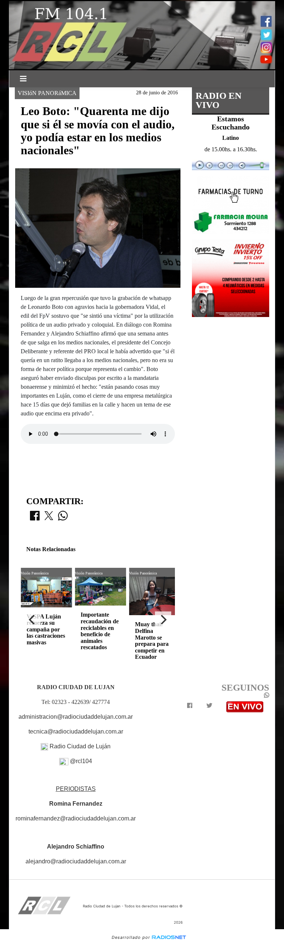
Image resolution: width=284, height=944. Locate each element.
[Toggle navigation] (23, 78)
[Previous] (32, 619)
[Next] (163, 619)
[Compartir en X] (48, 518)
